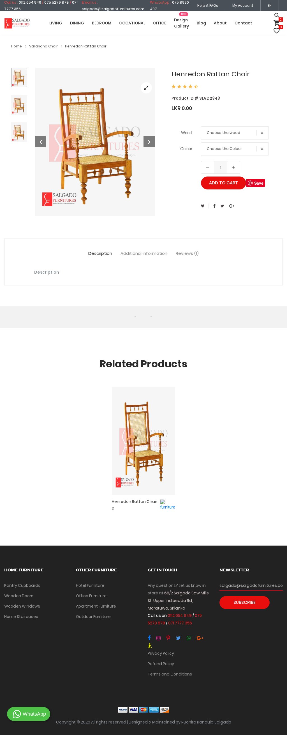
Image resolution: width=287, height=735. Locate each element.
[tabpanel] (95, 142)
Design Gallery (181, 23)
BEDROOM (101, 23)
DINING (77, 23)
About (220, 23)
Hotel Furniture (90, 585)
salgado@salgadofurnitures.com (113, 9)
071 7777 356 (180, 623)
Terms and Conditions (170, 674)
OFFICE (159, 23)
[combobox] (235, 133)
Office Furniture (91, 596)
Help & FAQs (207, 5)
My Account (242, 5)
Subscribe (244, 602)
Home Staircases (21, 616)
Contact (243, 23)
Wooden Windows (22, 606)
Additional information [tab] (144, 253)
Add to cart (223, 183)
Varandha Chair (44, 46)
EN (270, 5)
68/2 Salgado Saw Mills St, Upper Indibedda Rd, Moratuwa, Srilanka (178, 600)
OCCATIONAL (132, 23)
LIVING (55, 23)
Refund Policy (161, 664)
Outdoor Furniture (93, 616)
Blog (201, 23)
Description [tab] (100, 253)
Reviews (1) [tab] (187, 253)
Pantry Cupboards (22, 585)
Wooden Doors (18, 596)
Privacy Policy (161, 653)
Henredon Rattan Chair (134, 501)
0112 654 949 (180, 615)
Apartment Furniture (96, 606)
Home (17, 46)
